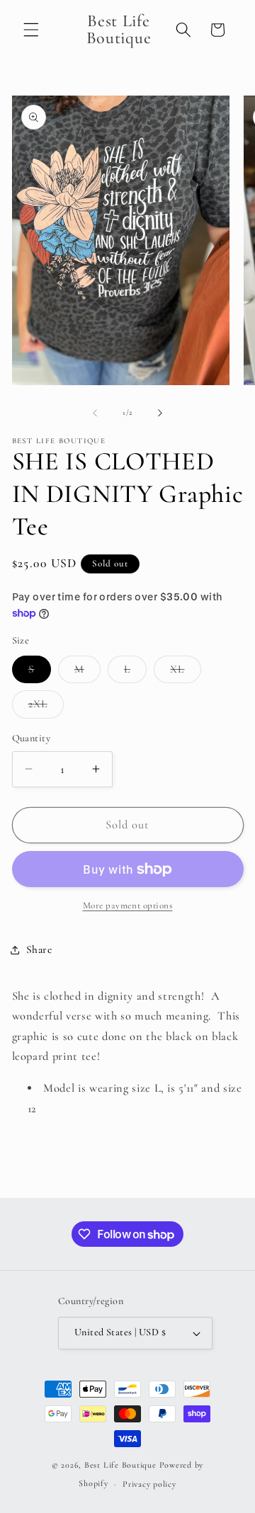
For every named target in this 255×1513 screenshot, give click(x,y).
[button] (31, 30)
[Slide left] (94, 412)
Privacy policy (149, 1484)
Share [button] (39, 949)
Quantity (31, 738)
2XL (46, 707)
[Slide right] (160, 412)
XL (185, 672)
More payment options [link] (128, 905)
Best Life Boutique (120, 1465)
